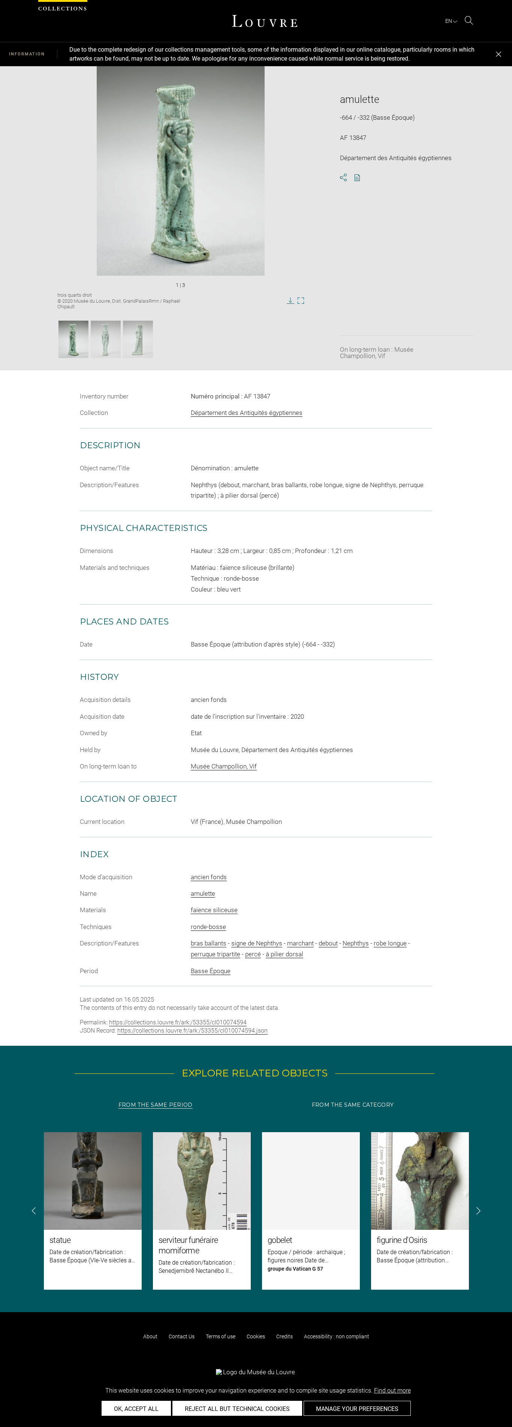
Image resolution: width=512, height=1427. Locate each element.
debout (328, 943)
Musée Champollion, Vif (224, 766)
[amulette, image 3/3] (138, 339)
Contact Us (182, 1336)
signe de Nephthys (256, 943)
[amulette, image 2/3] (106, 339)
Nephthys (356, 943)
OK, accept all (136, 1408)
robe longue (390, 943)
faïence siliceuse (214, 910)
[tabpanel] (255, 1210)
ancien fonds (209, 877)
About (150, 1336)
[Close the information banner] (498, 54)
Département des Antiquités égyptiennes (246, 412)
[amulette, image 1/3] (73, 339)
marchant (300, 943)
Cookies (256, 1336)
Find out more (392, 1390)
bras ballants (208, 943)
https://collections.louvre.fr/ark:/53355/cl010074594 (178, 1022)
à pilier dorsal (284, 954)
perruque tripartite (215, 954)
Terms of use (220, 1336)
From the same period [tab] (155, 1104)
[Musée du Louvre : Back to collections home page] (264, 21)
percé (253, 954)
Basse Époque (211, 971)
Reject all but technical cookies (237, 1408)
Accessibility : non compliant (336, 1336)
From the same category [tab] (353, 1104)
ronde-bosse (208, 927)
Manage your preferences (357, 1408)
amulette (203, 893)
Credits (284, 1336)
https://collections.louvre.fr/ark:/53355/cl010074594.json (192, 1030)
